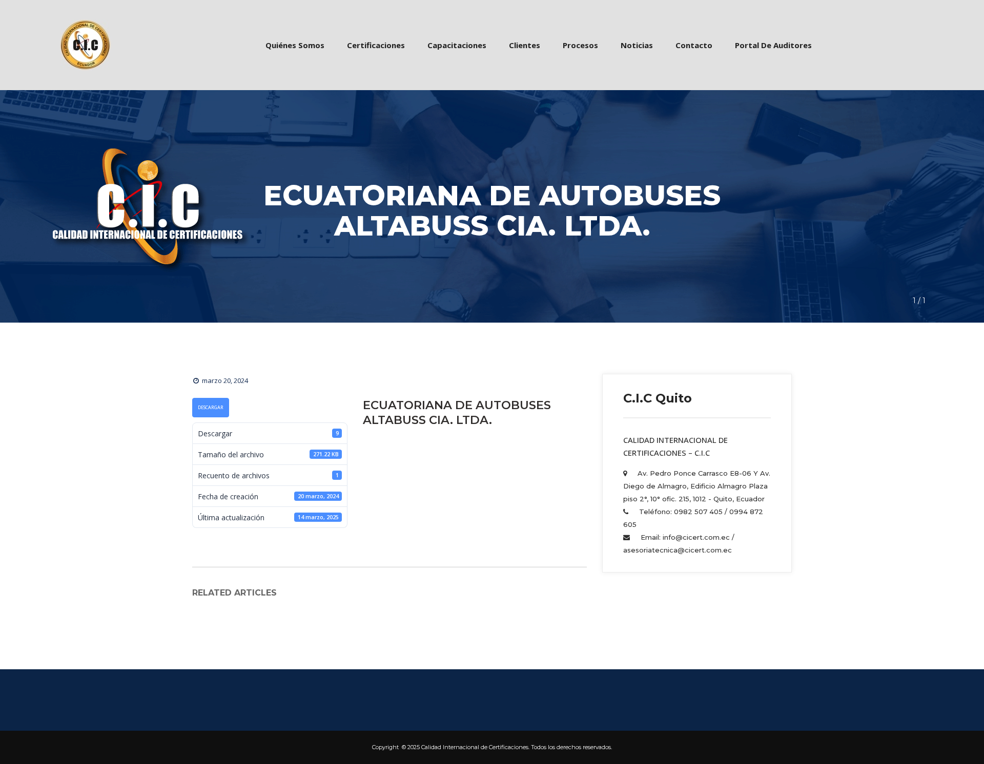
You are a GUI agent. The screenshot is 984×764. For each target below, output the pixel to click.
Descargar (210, 408)
